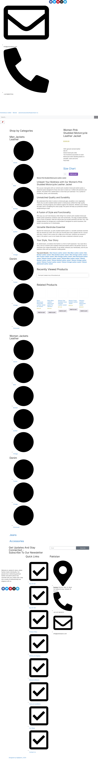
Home (1, 112)
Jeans (20, 112)
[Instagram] (61, 2)
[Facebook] (51, 2)
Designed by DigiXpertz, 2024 (17, 757)
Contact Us (35, 112)
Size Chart (69, 168)
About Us (6, 112)
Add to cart (73, 174)
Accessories (25, 112)
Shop (30, 112)
